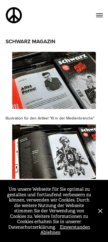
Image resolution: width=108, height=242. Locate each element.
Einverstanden (75, 227)
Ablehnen (50, 232)
